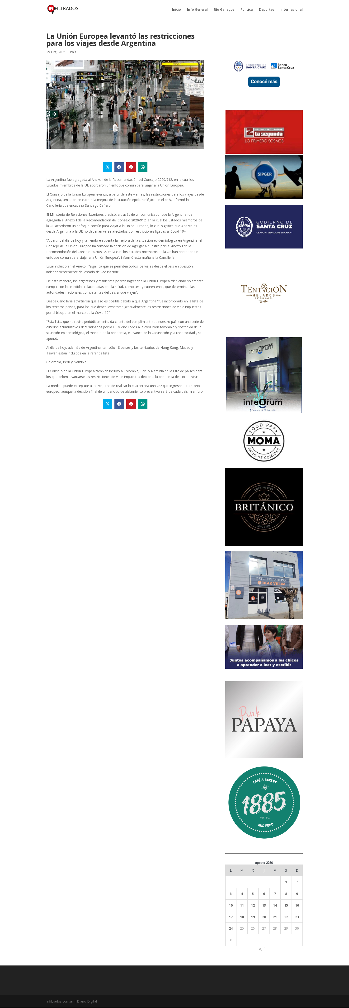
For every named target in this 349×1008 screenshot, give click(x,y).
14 (275, 905)
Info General (197, 10)
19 (253, 917)
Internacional (291, 10)
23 (297, 917)
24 (231, 928)
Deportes (266, 10)
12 (253, 905)
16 (297, 905)
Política (247, 10)
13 (264, 905)
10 (231, 905)
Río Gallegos (224, 10)
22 (286, 917)
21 (275, 917)
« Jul (262, 948)
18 (242, 917)
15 (286, 905)
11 (242, 905)
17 (231, 917)
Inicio (176, 10)
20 (264, 917)
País (73, 52)
